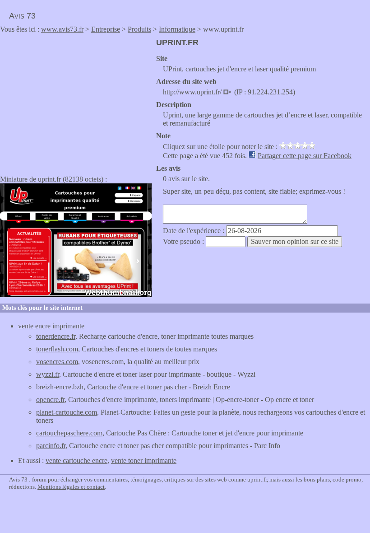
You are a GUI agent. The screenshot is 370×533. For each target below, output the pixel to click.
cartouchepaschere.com (69, 433)
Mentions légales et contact (71, 486)
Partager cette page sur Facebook (305, 155)
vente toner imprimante (143, 460)
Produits (139, 29)
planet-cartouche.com (66, 412)
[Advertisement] (76, 101)
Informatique (177, 29)
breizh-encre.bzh (59, 387)
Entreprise (105, 29)
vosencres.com (57, 361)
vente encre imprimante (51, 326)
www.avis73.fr (62, 29)
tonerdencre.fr (55, 336)
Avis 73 (22, 15)
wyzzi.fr (47, 374)
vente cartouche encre (76, 460)
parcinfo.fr (50, 445)
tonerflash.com (57, 349)
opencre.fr (50, 399)
